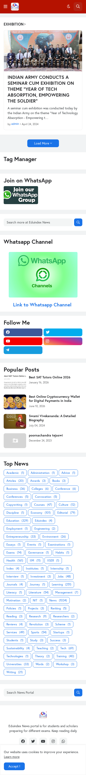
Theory (42, 656)
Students (14, 640)
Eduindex (43, 521)
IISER (53, 560)
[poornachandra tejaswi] (15, 440)
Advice (68, 473)
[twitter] (63, 332)
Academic (15, 473)
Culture (67, 505)
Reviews (14, 624)
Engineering (44, 529)
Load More (41, 143)
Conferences (17, 497)
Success (58, 640)
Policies (13, 608)
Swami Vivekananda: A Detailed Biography (52, 418)
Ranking (59, 608)
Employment (17, 529)
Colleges (40, 489)
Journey (37, 584)
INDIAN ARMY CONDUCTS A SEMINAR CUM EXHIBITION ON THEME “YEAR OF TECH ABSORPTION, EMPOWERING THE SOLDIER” (41, 89)
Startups (61, 632)
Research (38, 616)
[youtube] (23, 341)
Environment (54, 537)
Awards (38, 481)
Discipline (15, 513)
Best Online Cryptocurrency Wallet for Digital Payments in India (54, 399)
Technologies (17, 656)
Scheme (63, 624)
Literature (39, 592)
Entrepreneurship (21, 537)
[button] (5, 6)
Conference (65, 489)
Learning (61, 584)
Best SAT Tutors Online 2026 (49, 377)
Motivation (16, 600)
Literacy (14, 592)
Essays (13, 545)
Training (65, 656)
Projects (36, 608)
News (58, 600)
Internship (59, 568)
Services (15, 632)
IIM (35, 560)
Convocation (46, 497)
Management (66, 592)
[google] (63, 350)
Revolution (39, 624)
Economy (41, 513)
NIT (38, 600)
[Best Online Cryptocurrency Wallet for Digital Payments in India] (15, 402)
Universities (17, 664)
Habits (62, 552)
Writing (14, 672)
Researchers (64, 616)
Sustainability (18, 648)
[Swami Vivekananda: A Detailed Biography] (15, 421)
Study (36, 640)
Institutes (35, 568)
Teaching (45, 648)
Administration (43, 473)
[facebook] (23, 332)
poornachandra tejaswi (46, 435)
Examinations (59, 545)
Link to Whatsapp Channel (43, 304)
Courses (43, 505)
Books (59, 481)
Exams (14, 552)
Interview (15, 576)
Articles (15, 481)
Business (15, 489)
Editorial (66, 513)
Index (12, 568)
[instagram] (63, 341)
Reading (14, 616)
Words (42, 664)
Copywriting (17, 505)
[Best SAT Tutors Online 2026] (15, 382)
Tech (67, 648)
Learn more (11, 756)
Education (17, 521)
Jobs (64, 576)
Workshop (65, 664)
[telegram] (23, 350)
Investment (41, 576)
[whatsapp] (63, 741)
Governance (38, 552)
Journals (14, 584)
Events (34, 545)
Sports (39, 632)
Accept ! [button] (14, 766)
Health (14, 560)
